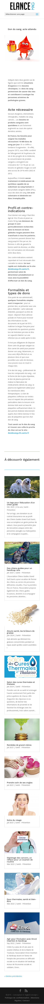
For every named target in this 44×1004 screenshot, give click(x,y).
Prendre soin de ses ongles (19, 782)
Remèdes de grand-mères (19, 745)
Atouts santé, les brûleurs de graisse (20, 632)
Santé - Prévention (23, 572)
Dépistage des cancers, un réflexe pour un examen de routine (20, 860)
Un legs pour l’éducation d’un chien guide (21, 503)
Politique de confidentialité (17, 998)
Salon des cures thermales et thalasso (21, 683)
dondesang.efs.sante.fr (18, 269)
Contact (26, 1000)
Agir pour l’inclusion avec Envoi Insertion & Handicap (22, 940)
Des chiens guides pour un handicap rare (19, 569)
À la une (19, 507)
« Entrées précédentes (13, 976)
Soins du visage (14, 820)
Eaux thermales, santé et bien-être (21, 900)
